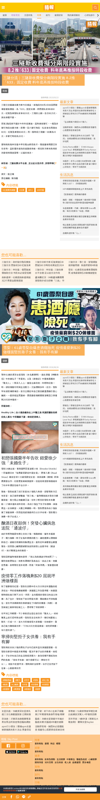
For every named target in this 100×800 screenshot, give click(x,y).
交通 (22, 190)
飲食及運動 (50, 759)
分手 (27, 680)
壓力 (18, 680)
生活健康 (61, 759)
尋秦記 (28, 689)
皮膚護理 (76, 762)
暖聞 (58, 743)
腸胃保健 (39, 762)
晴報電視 (15, 15)
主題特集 (28, 15)
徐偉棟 (35, 684)
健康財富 (59, 15)
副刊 (48, 15)
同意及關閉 (80, 789)
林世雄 (41, 190)
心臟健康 (92, 759)
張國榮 (7, 689)
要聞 (47, 743)
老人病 (67, 762)
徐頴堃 (46, 684)
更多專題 (86, 762)
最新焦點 (39, 743)
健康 (5, 15)
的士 (31, 190)
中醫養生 (71, 759)
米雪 (25, 684)
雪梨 (36, 680)
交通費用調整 (9, 190)
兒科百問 (49, 762)
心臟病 (15, 684)
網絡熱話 (7, 680)
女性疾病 (59, 762)
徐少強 (46, 680)
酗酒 (6, 684)
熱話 (52, 743)
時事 (39, 15)
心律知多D (89, 15)
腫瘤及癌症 (81, 759)
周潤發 (17, 689)
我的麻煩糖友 (73, 15)
